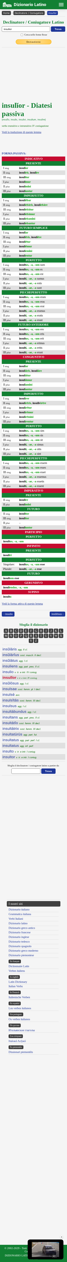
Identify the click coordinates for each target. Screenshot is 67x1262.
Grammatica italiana (20, 914)
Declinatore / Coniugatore (29, 13)
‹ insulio (8, 613)
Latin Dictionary (18, 981)
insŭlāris (15, 649)
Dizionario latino (18, 923)
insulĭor (52, 13)
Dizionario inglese (19, 936)
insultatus (21, 740)
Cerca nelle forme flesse (35, 34)
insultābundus (20, 711)
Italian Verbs (16, 986)
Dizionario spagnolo (20, 946)
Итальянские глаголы (22, 1030)
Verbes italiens (17, 970)
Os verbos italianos (19, 1019)
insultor (20, 757)
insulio (20, 672)
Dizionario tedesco (19, 941)
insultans (21, 717)
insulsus (15, 706)
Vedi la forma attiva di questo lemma (22, 603)
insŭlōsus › (57, 613)
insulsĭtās (22, 700)
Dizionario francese (20, 932)
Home (6, 13)
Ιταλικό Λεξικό (17, 1041)
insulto (19, 751)
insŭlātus (15, 660)
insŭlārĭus (22, 655)
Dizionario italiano (19, 909)
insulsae (22, 689)
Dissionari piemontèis (21, 1052)
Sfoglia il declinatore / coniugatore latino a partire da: (33, 765)
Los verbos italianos (20, 1008)
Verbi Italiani (16, 918)
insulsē (11, 694)
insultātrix (22, 728)
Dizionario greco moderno (23, 950)
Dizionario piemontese (21, 955)
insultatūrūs (20, 734)
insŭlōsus (16, 683)
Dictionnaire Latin (19, 966)
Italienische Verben (19, 997)
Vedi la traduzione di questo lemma (21, 132)
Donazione (33, 41)
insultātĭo (21, 723)
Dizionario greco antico (22, 927)
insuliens (21, 666)
